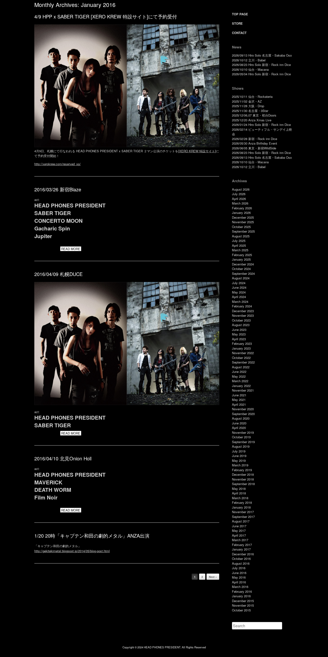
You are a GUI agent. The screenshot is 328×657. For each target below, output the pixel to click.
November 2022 (243, 353)
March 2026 (240, 203)
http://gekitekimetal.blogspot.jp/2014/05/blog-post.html (72, 551)
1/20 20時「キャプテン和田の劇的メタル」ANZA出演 (91, 535)
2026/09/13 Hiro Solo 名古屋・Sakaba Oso (262, 55)
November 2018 (243, 479)
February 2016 (242, 591)
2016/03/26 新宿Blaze (57, 189)
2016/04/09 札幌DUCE (58, 273)
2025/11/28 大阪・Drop (248, 106)
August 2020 (240, 418)
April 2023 (239, 339)
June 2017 (239, 526)
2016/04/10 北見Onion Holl (62, 458)
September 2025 (243, 231)
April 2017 (239, 535)
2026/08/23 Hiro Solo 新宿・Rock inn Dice (261, 64)
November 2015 (243, 605)
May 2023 (239, 334)
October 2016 (241, 558)
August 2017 (240, 521)
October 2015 (241, 610)
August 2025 (240, 236)
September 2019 (243, 442)
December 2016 (243, 554)
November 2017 (243, 512)
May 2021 (239, 399)
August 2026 (240, 189)
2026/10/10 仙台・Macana (250, 69)
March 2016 (240, 586)
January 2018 (241, 507)
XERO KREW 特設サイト (197, 151)
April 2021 (239, 404)
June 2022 (239, 371)
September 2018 (243, 483)
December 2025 (243, 217)
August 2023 (240, 325)
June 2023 (239, 329)
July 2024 (238, 283)
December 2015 (243, 600)
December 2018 (243, 474)
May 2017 (239, 530)
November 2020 (243, 409)
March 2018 (240, 498)
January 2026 (241, 212)
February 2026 (242, 208)
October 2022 (241, 357)
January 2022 (241, 385)
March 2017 (240, 540)
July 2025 (238, 240)
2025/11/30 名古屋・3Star (250, 110)
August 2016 (240, 563)
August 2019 (240, 446)
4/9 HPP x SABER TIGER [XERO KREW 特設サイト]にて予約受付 (105, 16)
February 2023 (242, 343)
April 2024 (239, 296)
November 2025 (243, 222)
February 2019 (242, 470)
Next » (213, 577)
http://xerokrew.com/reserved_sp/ (57, 164)
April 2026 (239, 198)
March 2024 (240, 301)
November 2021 (243, 390)
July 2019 (238, 451)
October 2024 (241, 268)
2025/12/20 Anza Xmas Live (251, 120)
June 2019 (239, 455)
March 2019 (240, 465)
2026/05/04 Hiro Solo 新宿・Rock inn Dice (261, 74)
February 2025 (242, 254)
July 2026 (238, 194)
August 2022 (240, 367)
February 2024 (242, 306)
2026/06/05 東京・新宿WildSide (254, 148)
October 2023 (241, 320)
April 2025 (239, 245)
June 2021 (239, 395)
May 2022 (239, 376)
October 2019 (241, 437)
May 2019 (239, 460)
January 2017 (241, 549)
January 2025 (241, 259)
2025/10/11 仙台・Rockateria (252, 96)
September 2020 (243, 413)
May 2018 (239, 488)
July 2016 (238, 568)
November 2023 (243, 315)
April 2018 (239, 493)
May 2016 (239, 577)
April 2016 (239, 582)
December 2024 (243, 264)
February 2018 (242, 502)
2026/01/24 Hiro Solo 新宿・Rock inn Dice (261, 124)
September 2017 (243, 516)
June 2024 (239, 287)
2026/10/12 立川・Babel (249, 60)
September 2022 (243, 362)
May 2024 (239, 292)
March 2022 (240, 381)
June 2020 (239, 423)
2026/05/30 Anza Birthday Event (254, 143)
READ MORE (70, 248)
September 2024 (243, 273)
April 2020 (239, 427)
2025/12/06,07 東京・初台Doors (254, 115)
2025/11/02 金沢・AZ (247, 101)
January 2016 (241, 596)
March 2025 (240, 250)
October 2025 (241, 226)
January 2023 (241, 348)
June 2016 (239, 572)
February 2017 (242, 544)
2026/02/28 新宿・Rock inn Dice (254, 138)
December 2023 (243, 311)
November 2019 (243, 432)
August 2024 (240, 278)
